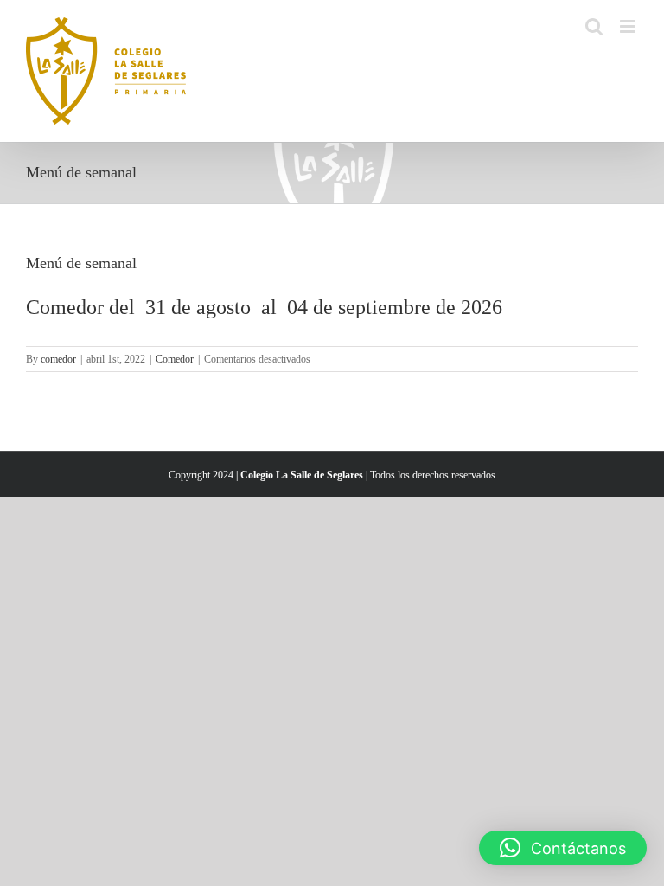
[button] (563, 848)
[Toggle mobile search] (594, 26)
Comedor (175, 359)
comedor (58, 359)
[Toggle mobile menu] (629, 26)
